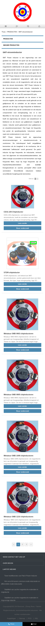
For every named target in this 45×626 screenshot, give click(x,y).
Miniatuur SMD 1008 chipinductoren (18, 456)
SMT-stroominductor (26, 32)
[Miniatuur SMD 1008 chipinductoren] (22, 437)
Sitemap (22, 618)
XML (36, 618)
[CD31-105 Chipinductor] (22, 197)
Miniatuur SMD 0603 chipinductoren (18, 334)
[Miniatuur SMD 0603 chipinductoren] (22, 314)
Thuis (3, 32)
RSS (29, 618)
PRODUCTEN (12, 32)
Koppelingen (11, 618)
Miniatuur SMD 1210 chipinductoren (18, 517)
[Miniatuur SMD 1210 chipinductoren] (22, 498)
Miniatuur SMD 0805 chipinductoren (18, 395)
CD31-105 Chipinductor (13, 212)
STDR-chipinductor (12, 272)
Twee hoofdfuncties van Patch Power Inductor (20, 576)
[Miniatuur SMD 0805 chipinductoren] (22, 375)
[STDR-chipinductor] (22, 254)
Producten (8, 39)
